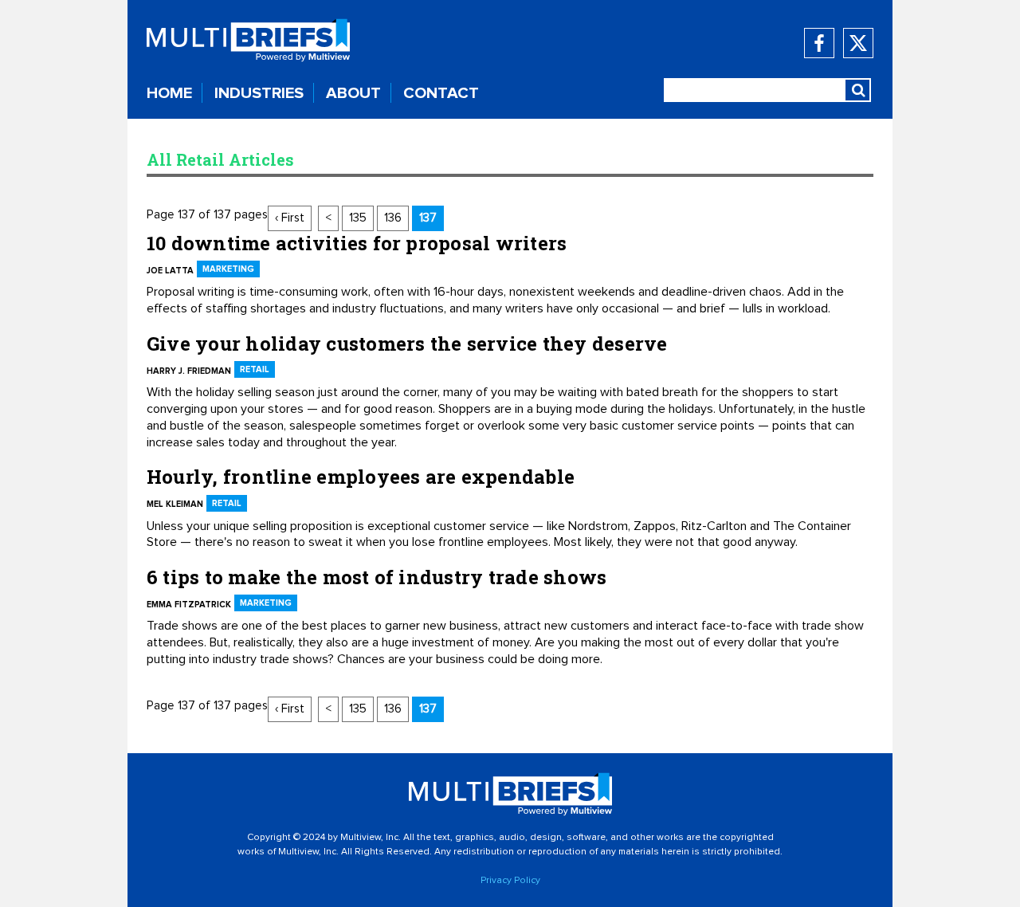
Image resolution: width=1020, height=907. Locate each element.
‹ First (289, 218)
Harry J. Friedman (189, 371)
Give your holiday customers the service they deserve (407, 343)
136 (393, 218)
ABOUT (353, 93)
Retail (254, 369)
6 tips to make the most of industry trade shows (376, 577)
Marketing (228, 269)
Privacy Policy (510, 880)
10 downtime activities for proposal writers (357, 243)
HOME (169, 93)
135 (358, 218)
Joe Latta (170, 270)
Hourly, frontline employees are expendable (361, 476)
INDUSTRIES (259, 93)
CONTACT (441, 93)
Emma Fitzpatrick (189, 604)
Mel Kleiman (175, 504)
